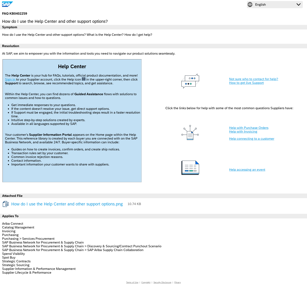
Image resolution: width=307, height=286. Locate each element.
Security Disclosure (162, 282)
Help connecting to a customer (251, 138)
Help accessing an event (247, 169)
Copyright (145, 282)
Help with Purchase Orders (248, 128)
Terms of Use (132, 282)
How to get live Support (246, 83)
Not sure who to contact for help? (253, 79)
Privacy (177, 282)
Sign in (10, 79)
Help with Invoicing (243, 131)
